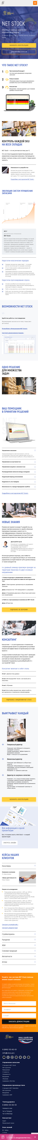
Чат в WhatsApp (7, 1113)
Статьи (4, 1132)
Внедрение (5, 1076)
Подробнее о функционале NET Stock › (14, 328)
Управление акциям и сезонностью (13, 466)
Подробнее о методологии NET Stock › (22, 179)
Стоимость (5, 1072)
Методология (6, 1067)
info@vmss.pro (8, 1053)
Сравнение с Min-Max (8, 1081)
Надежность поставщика (10, 481)
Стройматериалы (8, 934)
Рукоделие (6, 940)
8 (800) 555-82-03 (9, 1049)
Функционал (6, 1069)
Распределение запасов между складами (16, 471)
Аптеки (4, 962)
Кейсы (6, 1130)
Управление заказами (9, 450)
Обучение (5, 1078)
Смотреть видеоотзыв (10, 928)
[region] (19, 334)
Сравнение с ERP (7, 1095)
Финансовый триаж (8, 1123)
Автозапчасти (7, 956)
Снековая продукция (9, 951)
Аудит (4, 1120)
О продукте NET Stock (9, 1065)
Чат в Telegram (7, 1111)
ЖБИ (3, 945)
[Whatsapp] (8, 1057)
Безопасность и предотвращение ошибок (16, 486)
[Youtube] (4, 1057)
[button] (4, 334)
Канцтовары (6, 866)
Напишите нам (7, 1108)
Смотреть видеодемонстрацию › (13, 333)
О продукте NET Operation (10, 1088)
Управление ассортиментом (11, 461)
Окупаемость (6, 1074)
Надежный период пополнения (12, 476)
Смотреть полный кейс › (10, 924)
